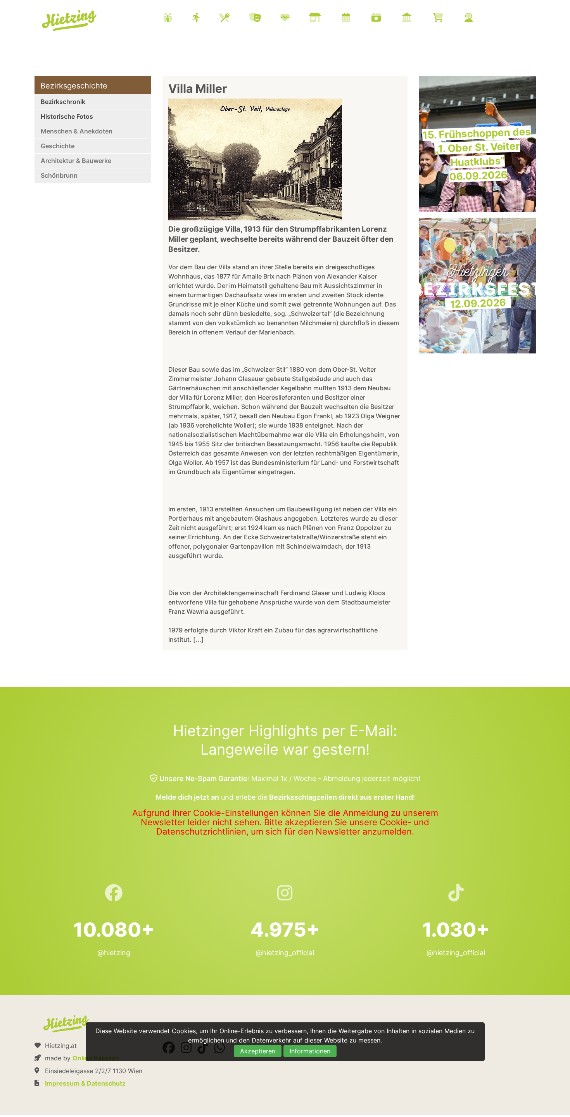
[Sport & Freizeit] (205, 18)
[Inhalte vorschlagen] (478, 18)
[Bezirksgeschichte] (416, 18)
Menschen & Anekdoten (76, 131)
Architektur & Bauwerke (76, 161)
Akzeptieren (257, 1051)
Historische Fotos (67, 116)
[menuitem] (327, 18)
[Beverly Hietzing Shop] (448, 18)
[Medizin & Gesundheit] (294, 18)
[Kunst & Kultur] (264, 18)
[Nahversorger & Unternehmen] (324, 18)
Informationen (310, 1051)
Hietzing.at (70, 20)
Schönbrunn (59, 175)
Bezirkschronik (63, 102)
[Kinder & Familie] (177, 18)
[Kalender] (356, 18)
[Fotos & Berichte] (385, 18)
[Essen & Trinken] (234, 18)
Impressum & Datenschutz (85, 1083)
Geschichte (57, 146)
